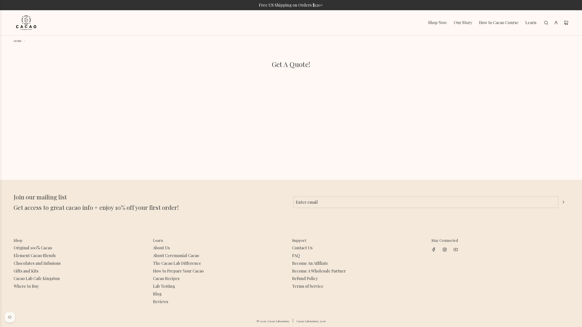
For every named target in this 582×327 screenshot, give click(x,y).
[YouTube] (456, 250)
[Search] (546, 23)
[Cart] (566, 23)
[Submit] (563, 202)
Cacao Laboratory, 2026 (311, 321)
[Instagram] (445, 250)
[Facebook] (434, 250)
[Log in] (556, 23)
